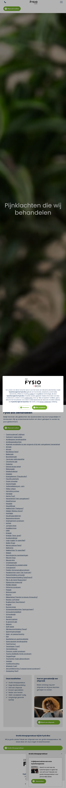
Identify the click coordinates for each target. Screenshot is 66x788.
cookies (31, 394)
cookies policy (28, 398)
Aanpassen (26, 407)
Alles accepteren (40, 407)
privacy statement (45, 402)
